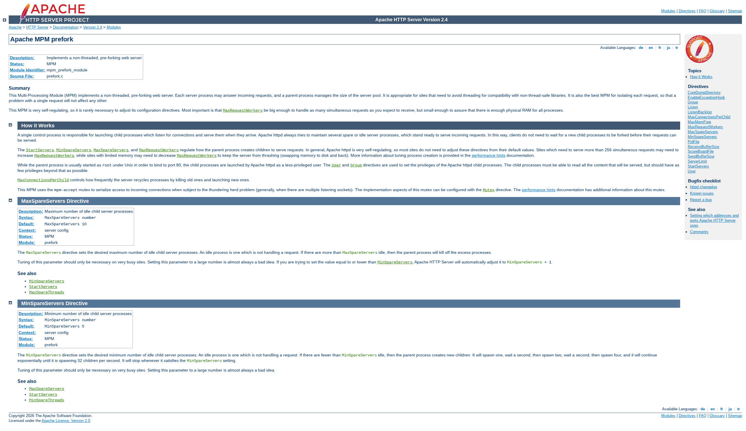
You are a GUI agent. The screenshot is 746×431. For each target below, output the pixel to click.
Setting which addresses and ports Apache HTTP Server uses (714, 220)
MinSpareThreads (46, 400)
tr (676, 47)
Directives (687, 11)
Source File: (22, 76)
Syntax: (26, 217)
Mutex (489, 190)
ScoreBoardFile (701, 151)
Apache (15, 27)
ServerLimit (697, 161)
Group (693, 102)
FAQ (702, 11)
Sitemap (735, 11)
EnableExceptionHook (706, 97)
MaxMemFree (699, 122)
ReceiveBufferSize (703, 147)
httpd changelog (703, 187)
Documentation (65, 27)
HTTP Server (37, 27)
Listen (693, 107)
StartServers (698, 166)
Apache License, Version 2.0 (66, 420)
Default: (26, 223)
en (651, 47)
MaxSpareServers (703, 132)
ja (668, 47)
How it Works (701, 77)
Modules (668, 11)
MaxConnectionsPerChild (709, 117)
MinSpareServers (702, 137)
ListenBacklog (700, 112)
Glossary (717, 11)
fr (659, 47)
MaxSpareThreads (46, 292)
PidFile (693, 142)
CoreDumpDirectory (704, 92)
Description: (22, 57)
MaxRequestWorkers (243, 110)
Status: (17, 63)
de (641, 47)
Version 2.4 (92, 27)
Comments (699, 232)
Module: (27, 242)
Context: (27, 230)
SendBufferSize (701, 156)
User (692, 171)
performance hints (488, 155)
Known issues (702, 193)
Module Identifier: (27, 70)
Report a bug (701, 200)
